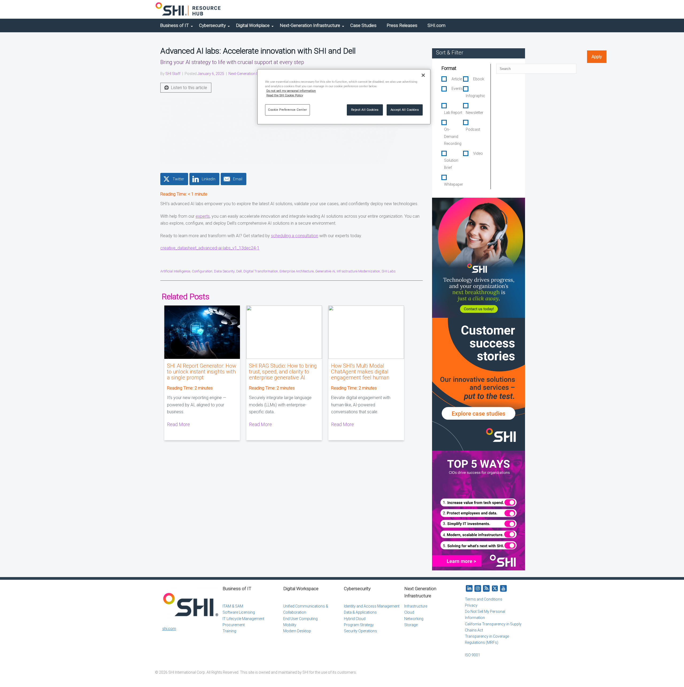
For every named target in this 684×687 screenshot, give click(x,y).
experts (203, 216)
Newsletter (474, 112)
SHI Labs (389, 271)
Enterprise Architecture (296, 271)
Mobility (289, 625)
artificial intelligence (175, 271)
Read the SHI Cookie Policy (284, 95)
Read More (178, 424)
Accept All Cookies (405, 110)
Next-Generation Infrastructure (310, 25)
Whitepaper (453, 184)
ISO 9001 (472, 655)
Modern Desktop (297, 631)
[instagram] (477, 588)
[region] (344, 97)
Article (457, 79)
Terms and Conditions (483, 599)
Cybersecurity (212, 25)
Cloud (409, 612)
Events (457, 88)
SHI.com (436, 25)
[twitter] (495, 588)
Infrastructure (415, 606)
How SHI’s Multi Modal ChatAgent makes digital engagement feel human (360, 372)
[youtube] (503, 588)
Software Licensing (239, 612)
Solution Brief (451, 164)
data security (224, 271)
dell (239, 271)
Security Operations (360, 631)
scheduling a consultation (294, 235)
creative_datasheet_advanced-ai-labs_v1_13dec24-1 (209, 248)
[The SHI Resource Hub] (188, 9)
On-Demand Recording (452, 136)
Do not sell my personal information (291, 91)
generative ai (325, 271)
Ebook (478, 79)
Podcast (473, 129)
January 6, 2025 (210, 74)
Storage (411, 625)
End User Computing (300, 619)
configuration (202, 271)
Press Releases (402, 25)
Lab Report (453, 112)
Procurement (234, 625)
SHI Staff (172, 74)
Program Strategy (359, 625)
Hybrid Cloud (355, 619)
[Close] (423, 75)
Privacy (471, 605)
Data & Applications (360, 612)
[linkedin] (469, 588)
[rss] (486, 588)
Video (478, 153)
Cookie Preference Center (287, 110)
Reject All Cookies (365, 110)
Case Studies (363, 25)
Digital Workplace (253, 25)
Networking (413, 619)
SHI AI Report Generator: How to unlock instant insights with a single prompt (201, 372)
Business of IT (174, 25)
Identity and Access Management (371, 606)
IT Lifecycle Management (243, 619)
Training (229, 631)
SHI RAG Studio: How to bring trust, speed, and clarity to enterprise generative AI (283, 372)
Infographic (475, 96)
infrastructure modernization (358, 271)
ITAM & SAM (233, 606)
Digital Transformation (260, 271)
